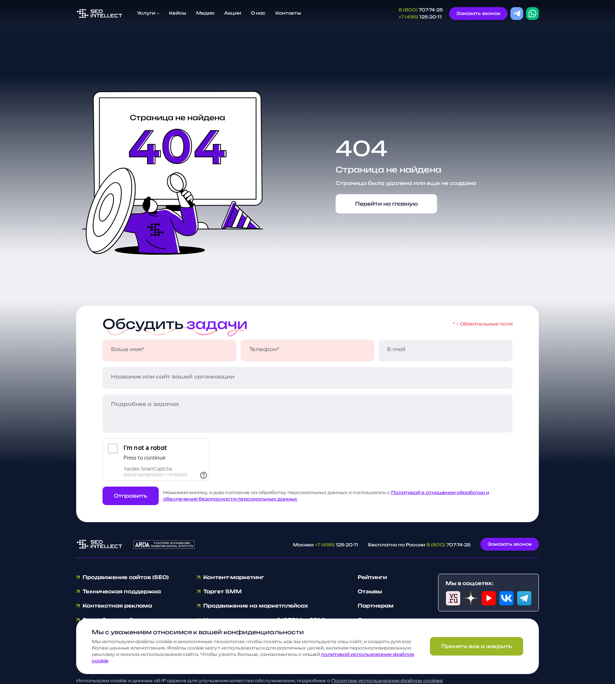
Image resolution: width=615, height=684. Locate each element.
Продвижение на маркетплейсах (255, 606)
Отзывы (370, 591)
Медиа (205, 13)
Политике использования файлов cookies (387, 680)
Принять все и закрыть (476, 646)
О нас (258, 13)
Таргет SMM (222, 591)
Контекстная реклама (117, 606)
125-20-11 (420, 17)
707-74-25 (421, 9)
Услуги (146, 13)
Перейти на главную (386, 204)
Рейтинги (372, 577)
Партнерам (376, 606)
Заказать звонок (478, 13)
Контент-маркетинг (233, 577)
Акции (232, 13)
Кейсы (177, 13)
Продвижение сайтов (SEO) (126, 577)
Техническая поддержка (122, 591)
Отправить (130, 496)
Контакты (288, 13)
